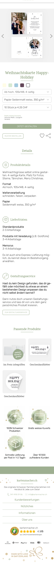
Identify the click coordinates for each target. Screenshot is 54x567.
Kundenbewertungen (27, 499)
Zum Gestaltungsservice (16, 312)
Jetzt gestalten (27, 126)
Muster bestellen (13, 136)
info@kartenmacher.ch (37, 494)
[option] (27, 35)
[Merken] (42, 136)
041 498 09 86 (16, 494)
